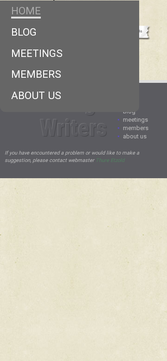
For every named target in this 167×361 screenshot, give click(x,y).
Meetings (37, 53)
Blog (24, 32)
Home (26, 11)
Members (36, 74)
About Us (36, 95)
